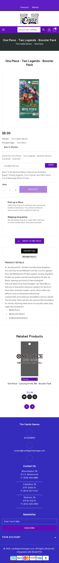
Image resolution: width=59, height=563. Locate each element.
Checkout (24, 7)
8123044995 (29, 438)
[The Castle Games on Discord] (29, 3)
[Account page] (49, 29)
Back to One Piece (31, 241)
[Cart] (55, 29)
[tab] (29, 251)
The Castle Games (24, 44)
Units (4, 185)
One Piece (38, 44)
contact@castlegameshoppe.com (29, 450)
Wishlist (35, 7)
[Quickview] (24, 396)
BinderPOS (37, 552)
